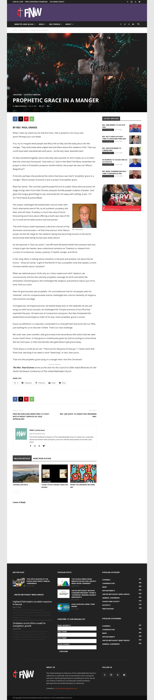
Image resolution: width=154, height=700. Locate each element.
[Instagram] (131, 2)
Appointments (108, 130)
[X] (135, 2)
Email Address (64, 625)
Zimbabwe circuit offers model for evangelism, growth (29, 624)
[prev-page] (14, 492)
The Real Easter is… (21, 485)
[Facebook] (127, 2)
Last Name (62, 638)
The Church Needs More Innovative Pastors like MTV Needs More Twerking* (83, 581)
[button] (138, 24)
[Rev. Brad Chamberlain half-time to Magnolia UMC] (135, 174)
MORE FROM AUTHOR (42, 458)
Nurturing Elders (77, 481)
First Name (62, 632)
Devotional (23, 30)
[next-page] (18, 492)
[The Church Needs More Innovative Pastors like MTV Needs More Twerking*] (64, 582)
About (68, 24)
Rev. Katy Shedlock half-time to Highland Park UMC (114, 137)
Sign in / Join (18, 2)
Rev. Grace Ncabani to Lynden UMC (111, 149)
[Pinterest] (26, 119)
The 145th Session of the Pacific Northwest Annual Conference (38, 581)
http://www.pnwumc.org (37, 433)
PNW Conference (21, 106)
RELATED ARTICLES (22, 458)
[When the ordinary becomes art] (83, 474)
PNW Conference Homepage (36, 2)
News (41, 24)
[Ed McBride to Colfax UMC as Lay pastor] (135, 163)
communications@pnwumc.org (66, 688)
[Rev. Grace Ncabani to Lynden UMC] (135, 151)
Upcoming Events (57, 2)
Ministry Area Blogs (23, 24)
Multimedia (54, 24)
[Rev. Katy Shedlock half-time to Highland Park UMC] (135, 139)
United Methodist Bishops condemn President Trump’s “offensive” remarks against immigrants (83, 594)
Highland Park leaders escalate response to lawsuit (32, 603)
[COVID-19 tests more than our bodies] (55, 474)
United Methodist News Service (29, 594)
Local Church (63, 644)
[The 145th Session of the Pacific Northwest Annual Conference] (19, 582)
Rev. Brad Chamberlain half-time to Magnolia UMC (114, 172)
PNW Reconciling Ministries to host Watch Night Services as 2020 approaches (31, 416)
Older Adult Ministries (32, 95)
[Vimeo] (44, 446)
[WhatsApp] (31, 119)
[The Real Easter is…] (26, 474)
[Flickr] (36, 446)
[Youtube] (139, 2)
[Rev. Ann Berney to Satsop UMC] (135, 128)
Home (15, 30)
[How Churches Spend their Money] (64, 607)
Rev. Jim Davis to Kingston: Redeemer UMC (78, 415)
